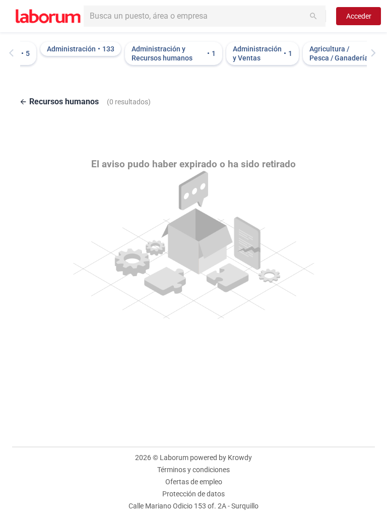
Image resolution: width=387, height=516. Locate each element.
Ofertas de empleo (193, 482)
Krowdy (240, 458)
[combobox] (205, 16)
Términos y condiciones (193, 470)
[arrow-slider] (14, 53)
